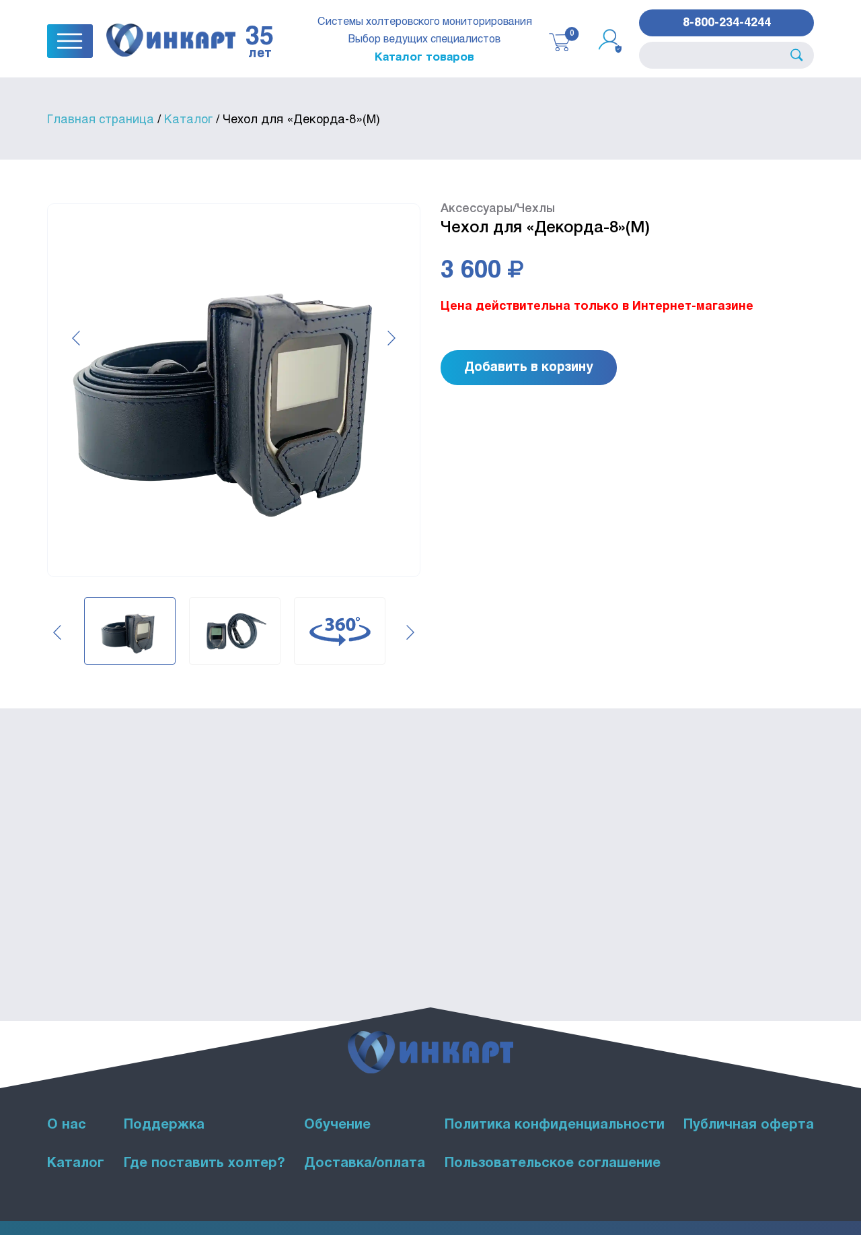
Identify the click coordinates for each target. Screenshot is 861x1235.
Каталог (75, 1164)
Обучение (337, 1125)
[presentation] (76, 338)
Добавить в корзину (528, 366)
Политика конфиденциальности (555, 1125)
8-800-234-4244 (727, 21)
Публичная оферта (748, 1125)
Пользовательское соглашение (553, 1164)
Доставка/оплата (364, 1164)
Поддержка (164, 1125)
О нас (66, 1125)
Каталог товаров (424, 56)
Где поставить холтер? (204, 1164)
